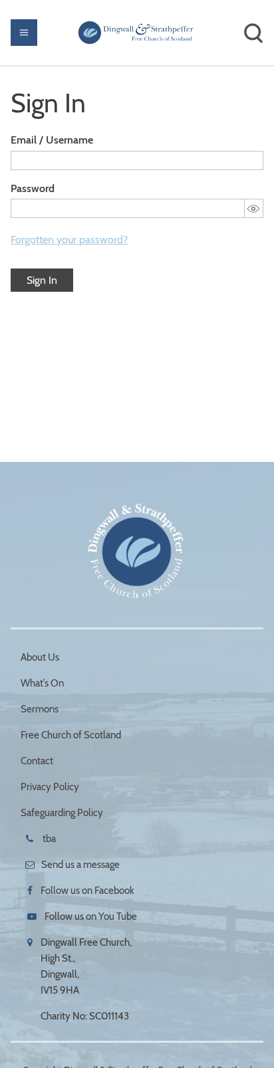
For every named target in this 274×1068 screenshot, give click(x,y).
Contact (37, 761)
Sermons (40, 709)
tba (48, 839)
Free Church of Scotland (71, 735)
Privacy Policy (50, 787)
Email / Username (52, 140)
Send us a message (80, 865)
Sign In (42, 280)
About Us (40, 657)
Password (33, 188)
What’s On (42, 683)
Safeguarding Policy (62, 813)
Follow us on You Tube (91, 916)
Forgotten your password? (69, 239)
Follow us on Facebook (87, 891)
